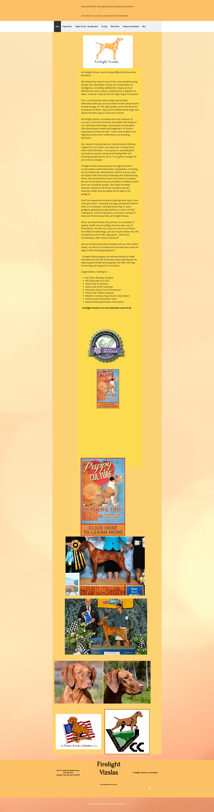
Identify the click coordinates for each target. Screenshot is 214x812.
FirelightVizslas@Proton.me (70, 770)
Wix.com (123, 804)
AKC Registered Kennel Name (108, 784)
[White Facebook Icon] (149, 788)
